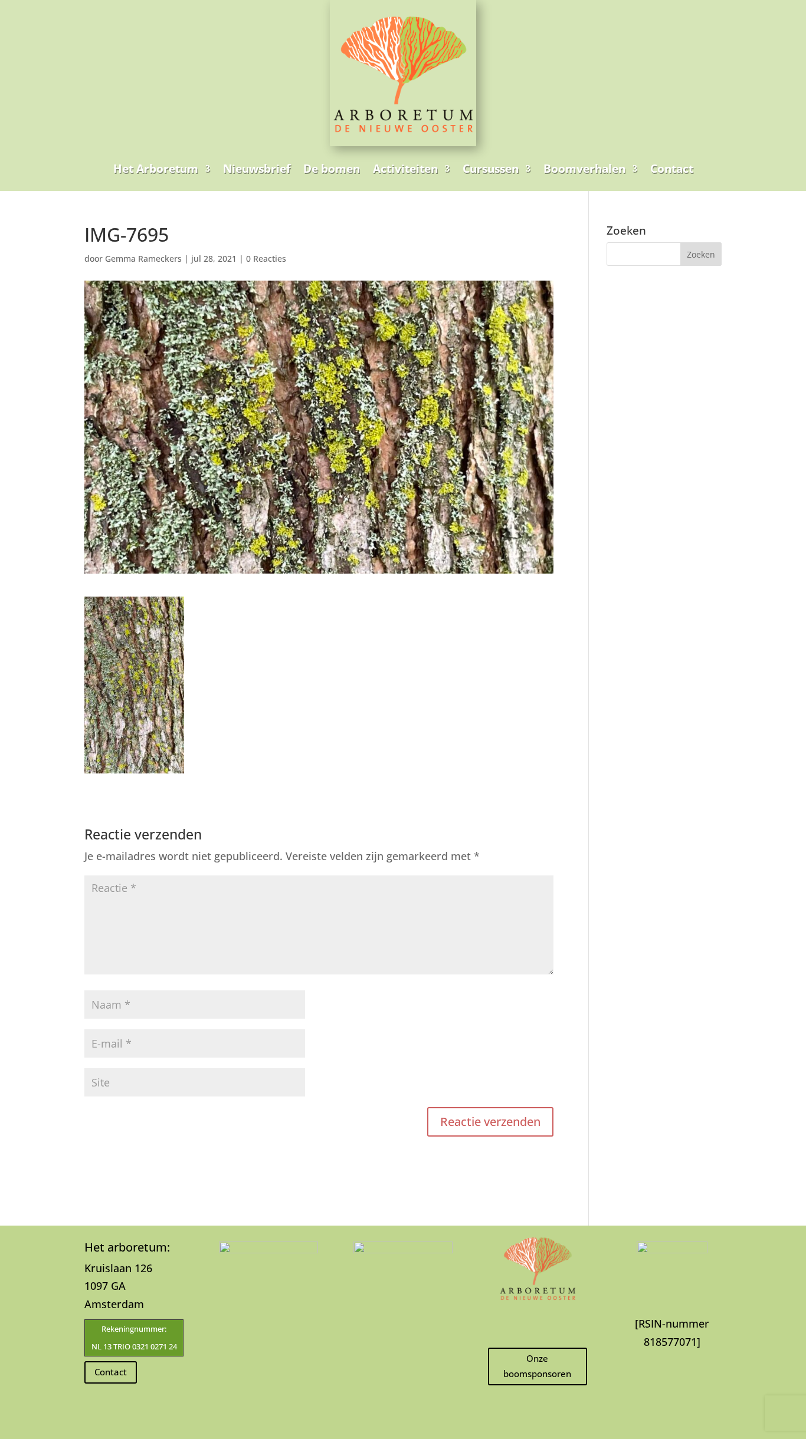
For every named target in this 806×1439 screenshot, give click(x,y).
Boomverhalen (584, 168)
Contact (671, 168)
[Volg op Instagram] (537, 1323)
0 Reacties (266, 258)
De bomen (331, 168)
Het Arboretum (155, 168)
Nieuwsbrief (256, 168)
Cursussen (491, 168)
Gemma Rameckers (143, 258)
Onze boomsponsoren (537, 1365)
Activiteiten (405, 168)
